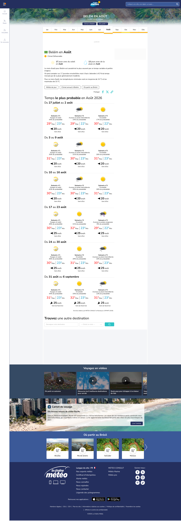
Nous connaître (82, 482)
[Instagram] (143, 477)
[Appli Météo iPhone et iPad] (98, 499)
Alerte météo (81, 478)
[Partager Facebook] (102, 92)
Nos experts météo (84, 471)
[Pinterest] (137, 483)
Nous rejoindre (82, 485)
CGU (64, 507)
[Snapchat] (137, 477)
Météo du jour (51, 87)
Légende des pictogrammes (88, 492)
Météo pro (112, 475)
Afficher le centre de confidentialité (96, 510)
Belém (54, 9)
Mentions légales (55, 507)
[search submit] (177, 4)
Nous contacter (82, 489)
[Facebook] (137, 472)
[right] (145, 381)
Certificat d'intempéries (86, 475)
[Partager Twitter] (107, 92)
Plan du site (77, 507)
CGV (69, 507)
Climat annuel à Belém (70, 87)
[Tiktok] (143, 483)
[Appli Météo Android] (113, 499)
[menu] (4, 4)
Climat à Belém (89, 24)
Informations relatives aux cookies (93, 507)
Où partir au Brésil (90, 87)
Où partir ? (102, 24)
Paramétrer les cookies (133, 506)
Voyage (45, 9)
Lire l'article (136, 423)
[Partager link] (112, 92)
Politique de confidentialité (115, 507)
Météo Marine (114, 471)
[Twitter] (143, 472)
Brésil (49, 9)
